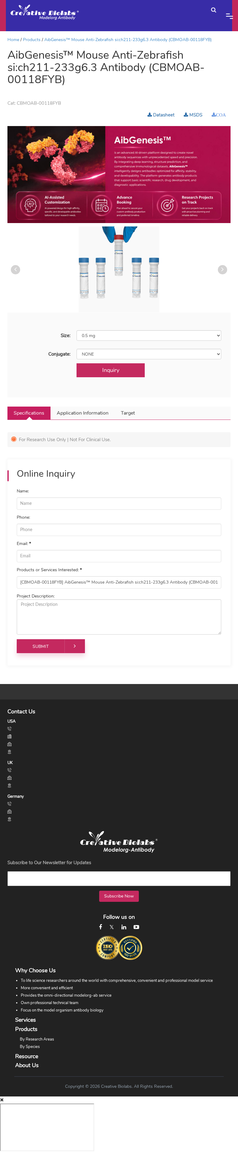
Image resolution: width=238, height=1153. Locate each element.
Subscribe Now (119, 896)
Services (25, 1020)
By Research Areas (37, 1039)
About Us (27, 1065)
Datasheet (163, 115)
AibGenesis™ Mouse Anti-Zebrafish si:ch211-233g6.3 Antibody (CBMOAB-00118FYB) (128, 40)
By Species (30, 1047)
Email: (24, 544)
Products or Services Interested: (49, 570)
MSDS (195, 115)
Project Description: (36, 596)
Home (13, 40)
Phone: (23, 517)
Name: (23, 491)
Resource (26, 1056)
